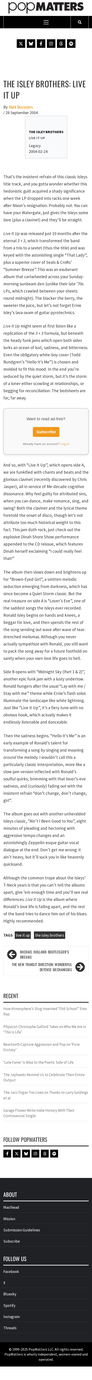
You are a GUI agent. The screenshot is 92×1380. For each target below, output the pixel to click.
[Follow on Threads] (61, 43)
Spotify (9, 1305)
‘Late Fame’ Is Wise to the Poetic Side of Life (38, 1062)
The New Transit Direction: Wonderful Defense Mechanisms (42, 967)
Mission (9, 1218)
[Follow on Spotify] (71, 43)
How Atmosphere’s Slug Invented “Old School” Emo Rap (45, 1011)
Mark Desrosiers (21, 107)
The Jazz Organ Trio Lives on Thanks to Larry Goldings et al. (45, 1095)
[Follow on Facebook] (41, 43)
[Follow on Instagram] (51, 43)
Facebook (11, 1271)
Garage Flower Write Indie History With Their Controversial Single (38, 1113)
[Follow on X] (21, 43)
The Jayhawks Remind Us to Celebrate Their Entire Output (44, 1077)
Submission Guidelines (21, 1230)
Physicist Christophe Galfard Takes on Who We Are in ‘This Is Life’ (44, 1029)
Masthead (11, 1207)
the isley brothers (49, 935)
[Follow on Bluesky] (31, 43)
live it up (23, 935)
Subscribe (46, 432)
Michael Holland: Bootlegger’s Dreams (44, 954)
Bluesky (9, 1294)
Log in (65, 444)
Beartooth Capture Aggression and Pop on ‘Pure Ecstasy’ (41, 1047)
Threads (10, 1327)
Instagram (11, 1316)
